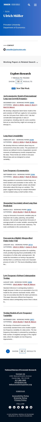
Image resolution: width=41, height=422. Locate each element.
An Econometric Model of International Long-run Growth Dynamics (19, 97)
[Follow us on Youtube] (31, 407)
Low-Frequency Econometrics (16, 170)
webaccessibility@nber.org (20, 384)
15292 (30, 282)
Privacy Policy (20, 400)
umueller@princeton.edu (16, 49)
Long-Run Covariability (13, 135)
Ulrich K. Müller (18, 105)
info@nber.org (20, 382)
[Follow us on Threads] (22, 407)
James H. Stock (30, 105)
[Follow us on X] (10, 407)
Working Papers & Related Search (19, 62)
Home (7, 11)
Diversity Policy (20, 398)
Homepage (20, 391)
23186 (32, 140)
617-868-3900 (20, 380)
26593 (32, 102)
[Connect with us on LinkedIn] (14, 407)
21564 (33, 174)
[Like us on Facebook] (27, 407)
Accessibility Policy (20, 396)
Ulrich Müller (17, 284)
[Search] (29, 5)
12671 (32, 319)
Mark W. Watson (9, 107)
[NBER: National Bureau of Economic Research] (12, 5)
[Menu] (35, 5)
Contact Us (20, 374)
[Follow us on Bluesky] (18, 407)
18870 (29, 209)
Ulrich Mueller (18, 212)
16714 (30, 245)
